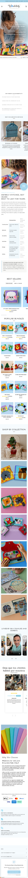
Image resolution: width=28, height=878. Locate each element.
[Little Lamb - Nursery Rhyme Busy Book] (11, 303)
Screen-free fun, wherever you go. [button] (11, 107)
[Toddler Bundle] (7, 354)
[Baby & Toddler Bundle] (7, 334)
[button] (8, 316)
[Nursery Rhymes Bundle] (21, 354)
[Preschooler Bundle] (21, 334)
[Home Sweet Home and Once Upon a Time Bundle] (7, 415)
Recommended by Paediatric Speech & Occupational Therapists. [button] (11, 115)
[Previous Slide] (12, 665)
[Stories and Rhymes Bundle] (21, 373)
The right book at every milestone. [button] (11, 97)
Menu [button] (2, 849)
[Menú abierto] (3, 6)
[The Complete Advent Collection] (7, 373)
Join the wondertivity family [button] (8, 852)
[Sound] (3, 660)
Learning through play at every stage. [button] (12, 111)
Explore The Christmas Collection (14, 39)
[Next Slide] (16, 665)
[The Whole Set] (21, 415)
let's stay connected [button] (6, 856)
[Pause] (8, 660)
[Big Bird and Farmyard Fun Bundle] (21, 393)
